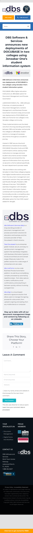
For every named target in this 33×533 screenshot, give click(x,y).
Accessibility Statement (21, 487)
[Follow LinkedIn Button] (16, 323)
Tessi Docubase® (10, 244)
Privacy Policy (9, 487)
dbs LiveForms (9, 268)
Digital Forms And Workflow (8, 438)
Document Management (8, 433)
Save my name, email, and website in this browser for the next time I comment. (16, 393)
